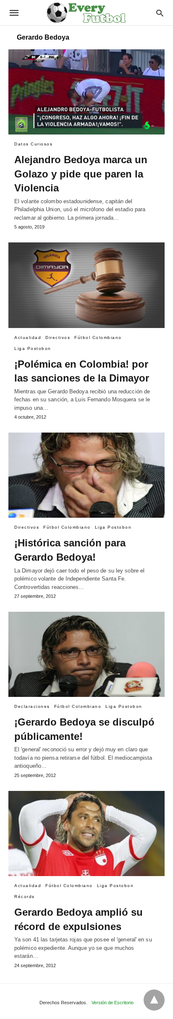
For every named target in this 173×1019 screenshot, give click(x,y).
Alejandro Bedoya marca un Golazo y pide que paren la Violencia (80, 174)
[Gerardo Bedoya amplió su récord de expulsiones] (86, 833)
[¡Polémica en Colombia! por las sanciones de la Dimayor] (86, 285)
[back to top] (154, 1000)
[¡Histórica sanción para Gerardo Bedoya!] (86, 475)
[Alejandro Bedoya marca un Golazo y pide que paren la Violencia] (86, 91)
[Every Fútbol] (86, 13)
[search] (160, 13)
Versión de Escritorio (113, 1002)
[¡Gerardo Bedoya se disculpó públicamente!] (86, 654)
